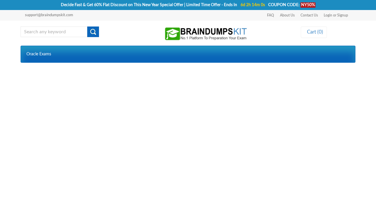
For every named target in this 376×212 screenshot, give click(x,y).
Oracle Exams (38, 54)
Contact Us (309, 15)
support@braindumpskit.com (49, 15)
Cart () (314, 31)
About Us (287, 15)
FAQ (270, 15)
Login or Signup (336, 15)
